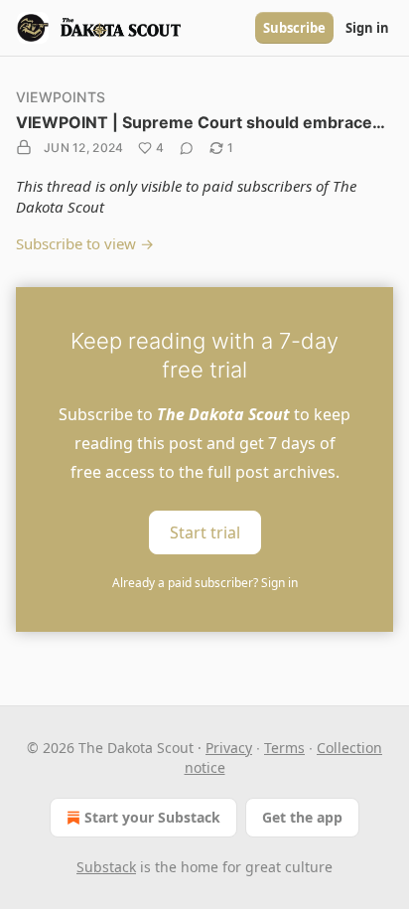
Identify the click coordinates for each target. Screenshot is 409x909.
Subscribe (294, 28)
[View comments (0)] (187, 148)
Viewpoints (60, 96)
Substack (106, 866)
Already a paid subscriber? (205, 582)
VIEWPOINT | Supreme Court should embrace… (200, 122)
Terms (284, 747)
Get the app (302, 817)
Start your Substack (152, 817)
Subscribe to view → (85, 243)
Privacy (228, 747)
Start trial (205, 532)
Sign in (367, 28)
